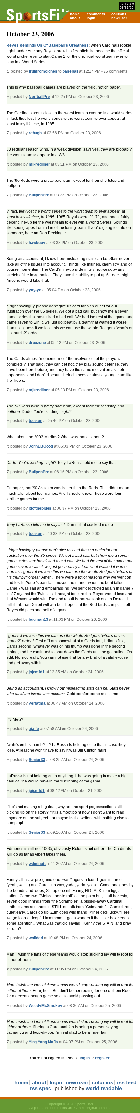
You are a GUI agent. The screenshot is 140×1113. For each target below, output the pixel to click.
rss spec (40, 1088)
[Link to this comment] (8, 96)
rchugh (35, 133)
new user (119, 18)
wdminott (37, 863)
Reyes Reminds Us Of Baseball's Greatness (48, 45)
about (75, 18)
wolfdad (36, 938)
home (75, 14)
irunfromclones (43, 71)
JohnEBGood (41, 446)
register (102, 1058)
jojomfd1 (37, 672)
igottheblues (40, 508)
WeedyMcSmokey (45, 1005)
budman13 (38, 619)
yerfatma (37, 703)
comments (96, 14)
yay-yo (35, 290)
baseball (70, 71)
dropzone (37, 342)
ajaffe (34, 728)
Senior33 (37, 759)
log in (85, 1058)
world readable (104, 1088)
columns (118, 14)
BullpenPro (39, 195)
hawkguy (37, 242)
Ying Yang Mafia (43, 1042)
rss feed (127, 1082)
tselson (35, 421)
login (91, 18)
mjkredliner (39, 164)
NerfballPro (39, 96)
